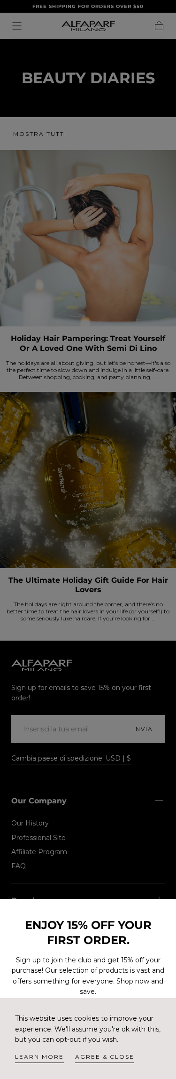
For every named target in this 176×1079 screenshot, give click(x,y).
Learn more (39, 1056)
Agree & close (104, 1056)
